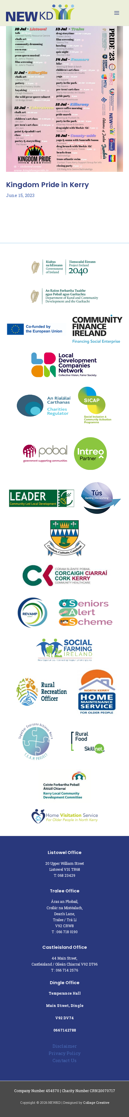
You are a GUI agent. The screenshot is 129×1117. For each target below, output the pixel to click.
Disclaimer (64, 1046)
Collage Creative (96, 1103)
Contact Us (64, 1060)
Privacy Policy (64, 1053)
